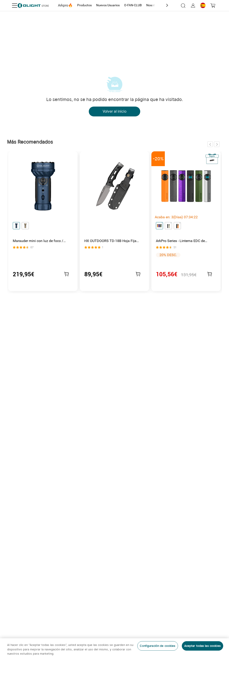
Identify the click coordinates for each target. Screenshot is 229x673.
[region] (114, 655)
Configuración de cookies (157, 645)
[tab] (65, 5)
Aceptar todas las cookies (202, 645)
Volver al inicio (114, 111)
